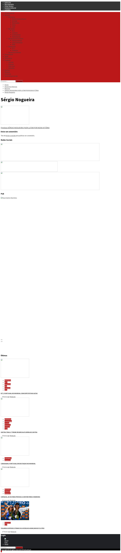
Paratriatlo (15, 23)
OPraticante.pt (9, 13)
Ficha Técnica (9, 6)
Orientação (12, 46)
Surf (6, 525)
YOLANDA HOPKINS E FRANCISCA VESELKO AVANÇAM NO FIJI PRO (22, 528)
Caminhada (8, 421)
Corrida (7, 423)
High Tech (11, 66)
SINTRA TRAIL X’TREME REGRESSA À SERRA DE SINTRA (19, 432)
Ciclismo (15, 33)
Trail (13, 27)
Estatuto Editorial (10, 8)
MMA (13, 44)
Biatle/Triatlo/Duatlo (19, 19)
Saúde (6, 56)
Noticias (7, 15)
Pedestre (15, 50)
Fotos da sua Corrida (11, 76)
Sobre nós (8, 2)
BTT (13, 31)
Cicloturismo (16, 35)
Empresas (8, 74)
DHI (6, 386)
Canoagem (8, 458)
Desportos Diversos (14, 52)
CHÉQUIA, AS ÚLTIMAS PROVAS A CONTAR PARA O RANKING (20, 497)
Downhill (7, 388)
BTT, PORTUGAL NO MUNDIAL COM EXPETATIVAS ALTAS (19, 393)
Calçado (11, 62)
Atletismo (11, 17)
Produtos (8, 60)
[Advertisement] (57, 347)
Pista (14, 25)
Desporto (8, 384)
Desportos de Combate (15, 38)
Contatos (8, 9)
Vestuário (11, 68)
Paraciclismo (16, 37)
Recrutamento (9, 4)
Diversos (11, 64)
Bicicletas (11, 29)
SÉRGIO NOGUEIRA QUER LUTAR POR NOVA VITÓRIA (25, 127)
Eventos (7, 70)
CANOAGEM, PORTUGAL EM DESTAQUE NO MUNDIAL (18, 463)
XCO (6, 390)
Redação (13, 397)
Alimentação (9, 54)
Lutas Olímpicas (17, 42)
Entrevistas (8, 58)
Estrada (14, 21)
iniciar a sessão (10, 135)
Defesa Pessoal (17, 40)
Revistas (7, 72)
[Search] (1, 79)
